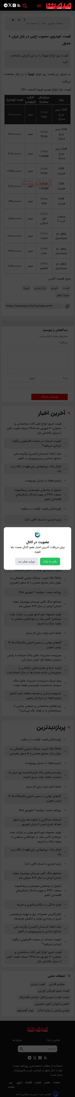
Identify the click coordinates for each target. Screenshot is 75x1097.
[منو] (39, 6)
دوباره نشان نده (26, 561)
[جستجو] (25, 6)
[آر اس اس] (19, 6)
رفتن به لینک (50, 561)
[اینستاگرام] (14, 6)
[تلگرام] (5, 6)
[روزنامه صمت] (59, 6)
